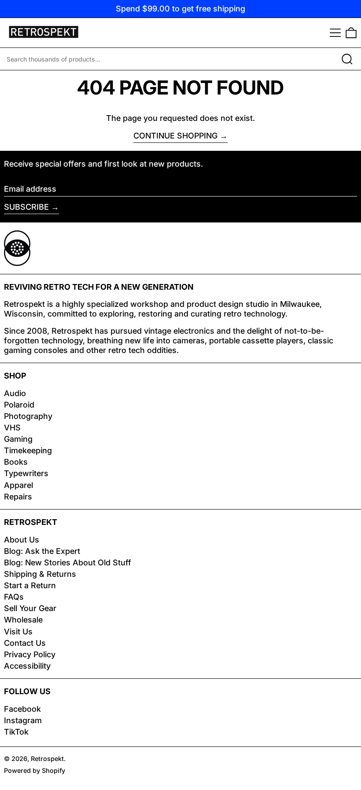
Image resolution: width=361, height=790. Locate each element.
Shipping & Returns (40, 574)
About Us (21, 539)
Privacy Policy (29, 654)
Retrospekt (47, 758)
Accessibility (27, 665)
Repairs (18, 496)
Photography (28, 416)
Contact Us (25, 643)
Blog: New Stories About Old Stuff (67, 562)
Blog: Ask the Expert (42, 551)
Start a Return (30, 585)
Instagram (23, 720)
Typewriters (26, 473)
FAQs (14, 596)
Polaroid (19, 404)
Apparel (18, 485)
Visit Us (18, 631)
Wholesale (23, 619)
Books (16, 461)
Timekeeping (28, 450)
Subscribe (26, 206)
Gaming (18, 439)
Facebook (22, 709)
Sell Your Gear (30, 608)
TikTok (16, 731)
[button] (351, 33)
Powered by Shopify (34, 770)
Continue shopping (175, 135)
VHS (12, 427)
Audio (15, 393)
